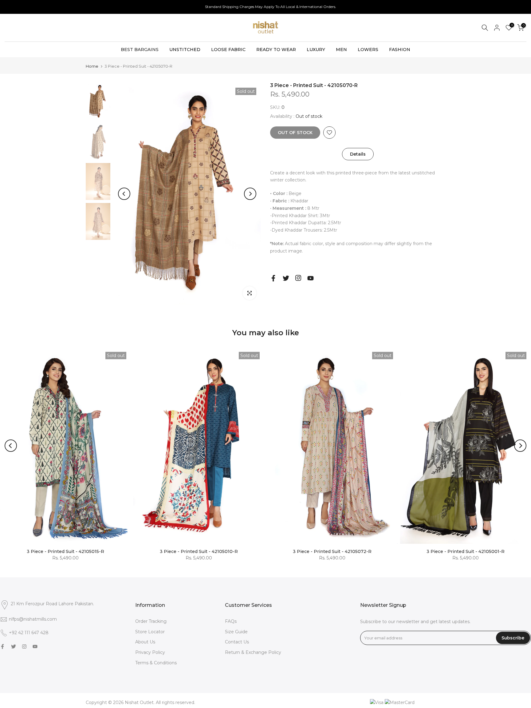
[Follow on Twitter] (286, 278)
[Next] (250, 194)
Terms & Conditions (156, 663)
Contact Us (237, 642)
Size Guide (236, 631)
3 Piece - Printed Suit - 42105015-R (65, 551)
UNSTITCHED (184, 49)
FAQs (231, 621)
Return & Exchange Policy (253, 652)
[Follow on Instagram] (298, 278)
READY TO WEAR (276, 49)
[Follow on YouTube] (310, 278)
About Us (145, 642)
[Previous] (124, 194)
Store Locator (150, 631)
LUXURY (316, 49)
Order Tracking (151, 621)
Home (92, 66)
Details (358, 154)
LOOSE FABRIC (228, 49)
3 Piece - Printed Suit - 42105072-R (332, 551)
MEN (341, 49)
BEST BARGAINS (140, 49)
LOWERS (368, 49)
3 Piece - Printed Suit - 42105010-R (199, 551)
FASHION (399, 49)
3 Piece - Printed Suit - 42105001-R (466, 551)
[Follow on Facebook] (273, 278)
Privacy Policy (150, 652)
